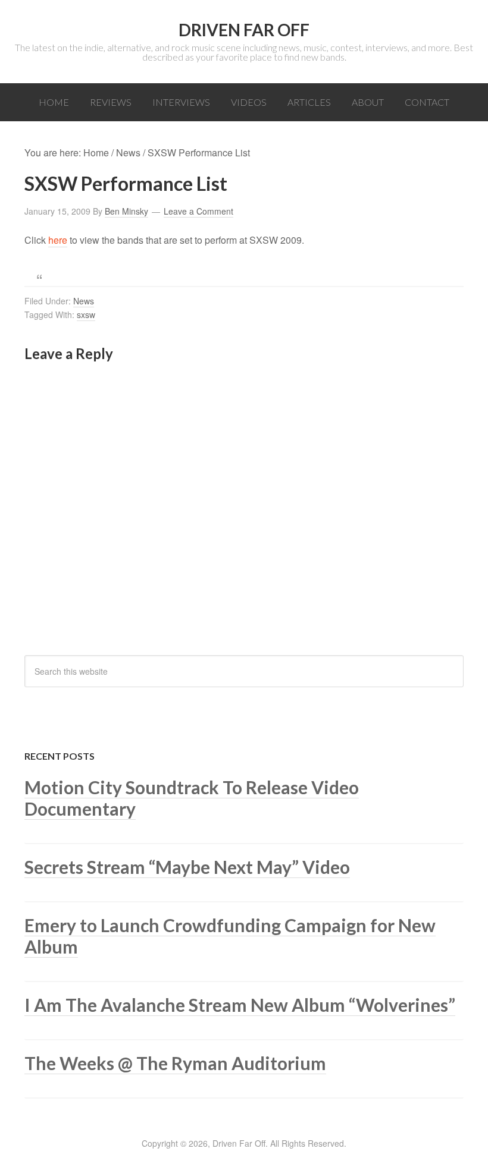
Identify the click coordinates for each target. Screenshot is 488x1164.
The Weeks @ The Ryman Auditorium (175, 1063)
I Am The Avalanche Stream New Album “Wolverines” (239, 1004)
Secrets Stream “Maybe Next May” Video (187, 866)
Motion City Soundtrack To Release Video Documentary (191, 797)
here (57, 240)
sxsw (86, 314)
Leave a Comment (198, 211)
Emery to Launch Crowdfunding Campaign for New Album (230, 935)
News (83, 301)
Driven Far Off (244, 30)
